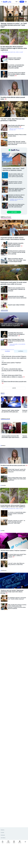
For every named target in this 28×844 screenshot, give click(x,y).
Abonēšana (3, 837)
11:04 (3, 367)
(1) (21, 246)
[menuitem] (16, 1)
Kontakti (2, 832)
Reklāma (2, 829)
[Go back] (1, 2)
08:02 (3, 380)
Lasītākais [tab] (20, 351)
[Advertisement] (14, 673)
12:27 (3, 361)
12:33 (3, 354)
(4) (5, 99)
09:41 (3, 373)
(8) (20, 127)
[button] (26, 2)
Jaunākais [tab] (7, 351)
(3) (15, 75)
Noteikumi (3, 835)
